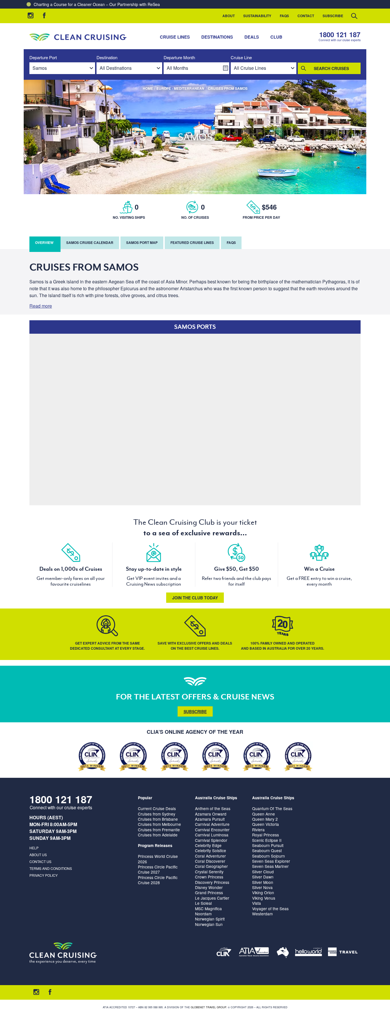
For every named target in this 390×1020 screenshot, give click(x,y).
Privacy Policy (43, 875)
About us (38, 854)
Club (276, 37)
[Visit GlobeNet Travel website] (283, 953)
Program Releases (155, 845)
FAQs (284, 15)
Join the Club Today (195, 598)
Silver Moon (262, 882)
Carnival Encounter (212, 829)
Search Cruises (331, 68)
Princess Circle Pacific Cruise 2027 (158, 869)
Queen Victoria (265, 824)
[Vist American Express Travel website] (343, 953)
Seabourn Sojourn (268, 856)
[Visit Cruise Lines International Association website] (224, 953)
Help (34, 847)
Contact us (40, 861)
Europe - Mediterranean (180, 88)
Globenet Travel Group (208, 1007)
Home (148, 88)
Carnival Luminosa (211, 835)
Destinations (217, 37)
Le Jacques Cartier (212, 898)
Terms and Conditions (50, 868)
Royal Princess (265, 835)
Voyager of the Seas (270, 908)
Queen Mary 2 (265, 819)
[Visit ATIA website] (254, 953)
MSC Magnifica (208, 908)
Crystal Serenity (209, 871)
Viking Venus (263, 898)
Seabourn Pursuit (268, 845)
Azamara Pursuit (210, 819)
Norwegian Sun (209, 924)
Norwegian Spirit (210, 919)
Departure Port (43, 57)
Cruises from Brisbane (158, 819)
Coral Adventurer (210, 856)
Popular (145, 797)
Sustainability (257, 15)
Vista (256, 903)
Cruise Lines (175, 37)
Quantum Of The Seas (272, 808)
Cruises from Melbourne (159, 824)
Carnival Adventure (212, 824)
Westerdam (262, 913)
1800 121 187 (339, 34)
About (228, 15)
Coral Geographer (211, 866)
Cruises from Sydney (156, 814)
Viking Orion (263, 892)
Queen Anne (263, 814)
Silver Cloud (263, 871)
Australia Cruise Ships (216, 797)
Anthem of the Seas (212, 808)
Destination (107, 57)
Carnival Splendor (211, 840)
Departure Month (179, 57)
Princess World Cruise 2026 (158, 858)
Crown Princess (209, 877)
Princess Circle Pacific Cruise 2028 (158, 879)
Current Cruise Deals (157, 808)
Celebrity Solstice (210, 850)
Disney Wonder (209, 887)
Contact (305, 15)
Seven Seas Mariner (270, 866)
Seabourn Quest (267, 850)
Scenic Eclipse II (267, 840)
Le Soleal (203, 903)
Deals (251, 37)
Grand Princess (209, 892)
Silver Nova (262, 887)
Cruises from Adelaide (158, 835)
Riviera (258, 829)
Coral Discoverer (210, 861)
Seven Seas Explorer (271, 861)
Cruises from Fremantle (159, 829)
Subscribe (333, 15)
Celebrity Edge (208, 845)
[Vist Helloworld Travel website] (308, 953)
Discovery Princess (212, 882)
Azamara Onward (210, 814)
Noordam (203, 913)
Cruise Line (241, 57)
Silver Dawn (263, 877)
